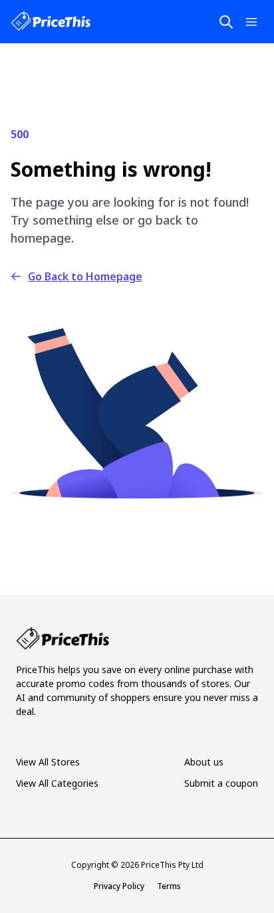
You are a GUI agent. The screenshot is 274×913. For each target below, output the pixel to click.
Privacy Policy (119, 886)
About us (203, 762)
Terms (169, 886)
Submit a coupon (221, 783)
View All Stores (48, 762)
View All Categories (57, 783)
